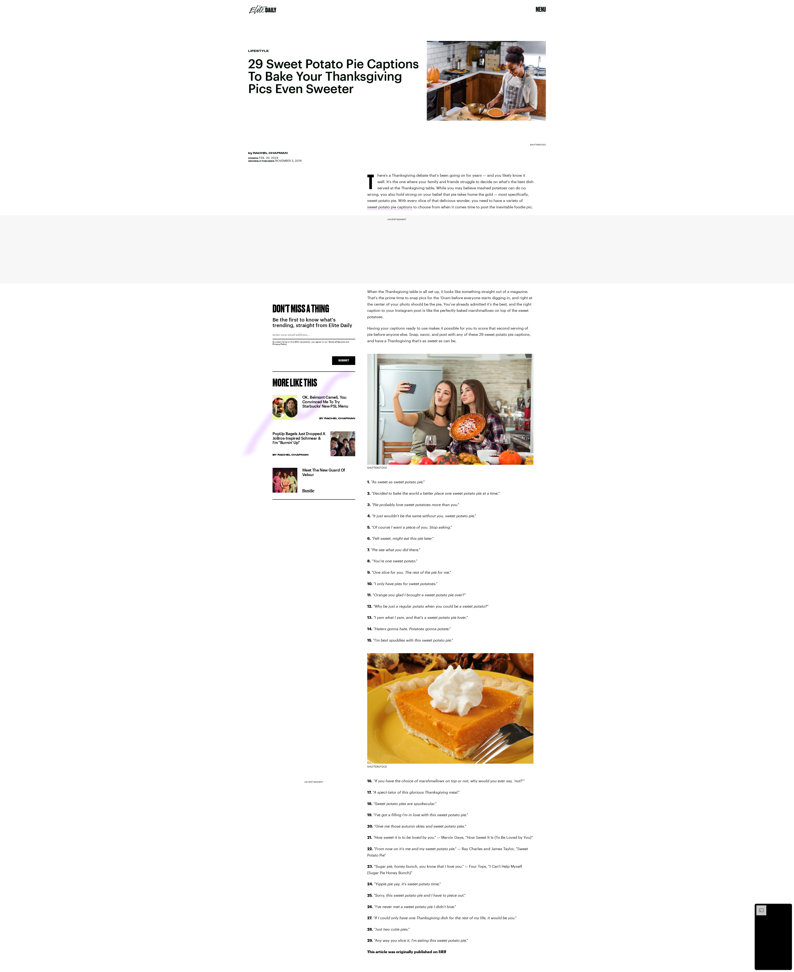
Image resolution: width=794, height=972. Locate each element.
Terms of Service (336, 342)
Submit (343, 360)
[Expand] (759, 907)
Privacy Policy (280, 344)
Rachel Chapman (270, 152)
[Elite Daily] (262, 9)
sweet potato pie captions (389, 207)
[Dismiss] (787, 907)
